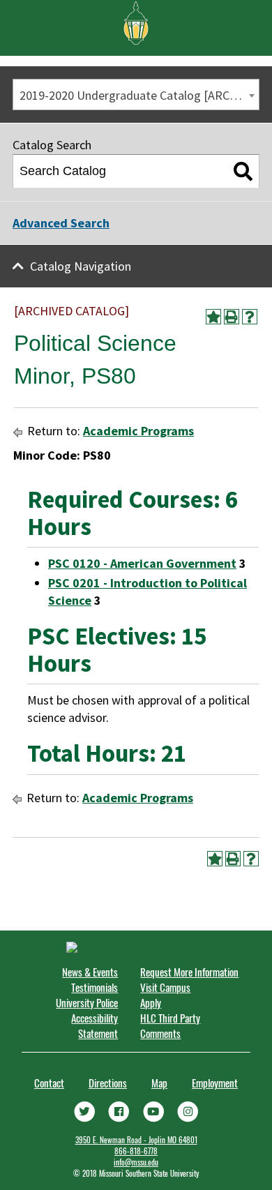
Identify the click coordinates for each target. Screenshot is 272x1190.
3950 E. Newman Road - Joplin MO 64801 (136, 1139)
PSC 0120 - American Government (142, 563)
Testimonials (94, 987)
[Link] (84, 1110)
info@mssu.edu (136, 1162)
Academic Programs (138, 431)
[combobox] (136, 94)
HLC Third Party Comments (170, 1025)
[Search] (243, 171)
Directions (108, 1082)
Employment (215, 1082)
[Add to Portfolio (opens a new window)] (213, 316)
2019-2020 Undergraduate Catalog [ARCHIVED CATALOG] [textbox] (139, 95)
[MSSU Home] (136, 21)
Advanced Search (61, 223)
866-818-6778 (136, 1151)
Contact (49, 1082)
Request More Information (189, 971)
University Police (87, 1002)
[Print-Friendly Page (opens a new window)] (231, 316)
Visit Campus (165, 987)
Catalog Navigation (80, 266)
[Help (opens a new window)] (249, 316)
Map (159, 1082)
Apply (150, 1002)
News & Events (90, 971)
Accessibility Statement (94, 1025)
